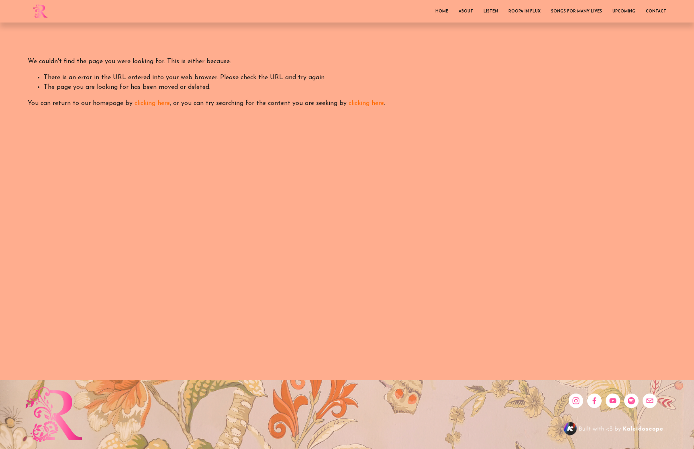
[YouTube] (613, 401)
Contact (656, 11)
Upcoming (623, 11)
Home (441, 11)
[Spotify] (631, 401)
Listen (491, 11)
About (466, 11)
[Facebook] (594, 401)
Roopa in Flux (524, 11)
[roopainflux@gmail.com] (650, 401)
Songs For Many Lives (576, 11)
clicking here (152, 103)
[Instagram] (576, 401)
